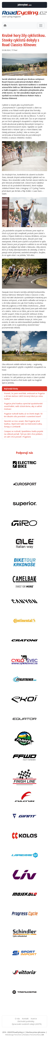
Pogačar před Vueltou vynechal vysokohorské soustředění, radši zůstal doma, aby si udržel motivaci (23, 406)
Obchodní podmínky (25, 1021)
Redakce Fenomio (31, 1035)
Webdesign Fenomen (13, 1035)
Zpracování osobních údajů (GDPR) (27, 1024)
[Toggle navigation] (40, 25)
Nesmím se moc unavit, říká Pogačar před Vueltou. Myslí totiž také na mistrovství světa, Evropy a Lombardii (23, 424)
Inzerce (34, 1018)
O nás (17, 1018)
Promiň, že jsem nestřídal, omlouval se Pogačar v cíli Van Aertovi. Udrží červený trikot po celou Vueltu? (24, 396)
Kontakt (25, 1018)
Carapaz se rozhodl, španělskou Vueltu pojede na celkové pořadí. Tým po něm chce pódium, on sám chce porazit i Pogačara (23, 434)
